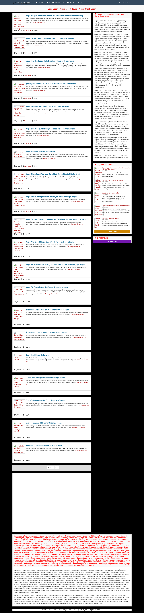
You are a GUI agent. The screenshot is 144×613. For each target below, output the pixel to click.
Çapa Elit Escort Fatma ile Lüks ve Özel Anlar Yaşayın (47, 287)
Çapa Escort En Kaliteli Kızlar (110, 193)
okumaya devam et (39, 22)
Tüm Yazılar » (112, 231)
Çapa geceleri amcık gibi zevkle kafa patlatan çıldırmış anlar (50, 38)
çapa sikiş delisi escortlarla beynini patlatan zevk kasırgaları (50, 61)
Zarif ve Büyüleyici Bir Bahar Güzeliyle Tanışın (44, 423)
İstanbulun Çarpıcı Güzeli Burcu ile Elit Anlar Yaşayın (46, 332)
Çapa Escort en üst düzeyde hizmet (112, 180)
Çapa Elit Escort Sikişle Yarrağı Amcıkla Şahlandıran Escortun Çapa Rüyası (55, 264)
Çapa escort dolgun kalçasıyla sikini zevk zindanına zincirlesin (50, 129)
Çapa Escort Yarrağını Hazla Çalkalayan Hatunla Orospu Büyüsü (51, 197)
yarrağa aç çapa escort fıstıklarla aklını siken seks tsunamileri (51, 83)
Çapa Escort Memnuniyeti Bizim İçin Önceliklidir (116, 205)
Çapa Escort (22, 2)
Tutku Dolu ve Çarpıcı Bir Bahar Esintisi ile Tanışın (45, 400)
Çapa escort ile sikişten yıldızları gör (40, 151)
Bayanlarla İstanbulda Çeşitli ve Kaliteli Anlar (44, 445)
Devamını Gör (112, 241)
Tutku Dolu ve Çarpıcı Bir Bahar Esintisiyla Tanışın (45, 378)
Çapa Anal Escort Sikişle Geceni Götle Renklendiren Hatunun (50, 242)
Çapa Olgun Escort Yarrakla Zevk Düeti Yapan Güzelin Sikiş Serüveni (53, 174)
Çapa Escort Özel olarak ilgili (110, 218)
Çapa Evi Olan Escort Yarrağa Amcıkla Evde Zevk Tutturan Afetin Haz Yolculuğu (57, 219)
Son (56, 468)
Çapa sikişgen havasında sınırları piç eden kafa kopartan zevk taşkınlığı (54, 16)
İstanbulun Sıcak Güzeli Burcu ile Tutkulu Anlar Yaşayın (47, 310)
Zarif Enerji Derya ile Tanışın (37, 355)
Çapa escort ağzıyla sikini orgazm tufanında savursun (47, 106)
